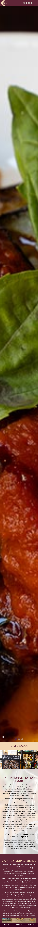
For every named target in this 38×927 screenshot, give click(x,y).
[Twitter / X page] (24, 3)
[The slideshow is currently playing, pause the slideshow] (2, 736)
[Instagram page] (29, 3)
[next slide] (36, 371)
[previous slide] (2, 371)
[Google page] (31, 3)
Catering (31, 924)
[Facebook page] (26, 3)
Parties (19, 924)
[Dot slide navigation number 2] (19, 739)
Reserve (6, 924)
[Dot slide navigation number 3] (22, 739)
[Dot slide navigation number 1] (16, 739)
